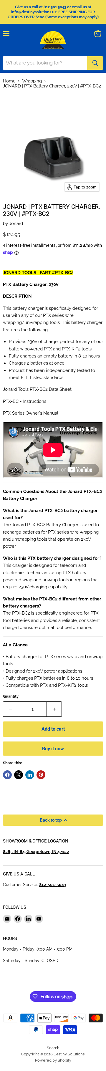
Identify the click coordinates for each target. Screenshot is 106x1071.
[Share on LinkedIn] (29, 774)
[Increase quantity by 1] (54, 709)
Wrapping (32, 81)
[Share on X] (18, 774)
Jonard (16, 223)
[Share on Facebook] (7, 774)
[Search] (95, 63)
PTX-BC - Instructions (24, 401)
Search (53, 1048)
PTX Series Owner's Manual (30, 413)
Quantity (11, 696)
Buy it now (53, 748)
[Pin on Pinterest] (41, 774)
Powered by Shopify (53, 1060)
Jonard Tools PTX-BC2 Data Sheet (37, 389)
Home (9, 81)
